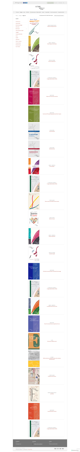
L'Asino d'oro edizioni (38, 444)
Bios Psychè (17, 28)
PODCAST (27, 12)
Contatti (43, 12)
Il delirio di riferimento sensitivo (52, 96)
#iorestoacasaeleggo (19, 25)
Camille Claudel (52, 253)
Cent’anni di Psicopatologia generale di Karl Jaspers (52, 113)
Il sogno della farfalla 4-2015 (52, 428)
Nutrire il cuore (52, 218)
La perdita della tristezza (52, 411)
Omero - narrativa (18, 41)
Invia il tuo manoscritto (53, 12)
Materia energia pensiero (51, 26)
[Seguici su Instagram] (25, 2)
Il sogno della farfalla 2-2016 (52, 183)
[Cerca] (63, 3)
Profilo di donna (18, 44)
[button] (56, 3)
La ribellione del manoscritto (52, 306)
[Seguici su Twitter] (26, 2)
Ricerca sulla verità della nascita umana (52, 201)
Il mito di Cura (18, 21)
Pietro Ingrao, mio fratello (52, 43)
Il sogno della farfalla (61, 12)
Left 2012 (52, 393)
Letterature (17, 39)
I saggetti (17, 32)
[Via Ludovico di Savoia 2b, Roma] (16, 3)
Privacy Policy (30, 449)
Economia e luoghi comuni (52, 341)
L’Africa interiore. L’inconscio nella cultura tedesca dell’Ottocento (52, 359)
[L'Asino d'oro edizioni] (40, 7)
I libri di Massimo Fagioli (19, 30)
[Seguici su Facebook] (23, 2)
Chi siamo (17, 12)
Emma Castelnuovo (51, 61)
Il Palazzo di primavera (52, 376)
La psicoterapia (52, 131)
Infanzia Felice (18, 23)
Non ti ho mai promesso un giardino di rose (52, 323)
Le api (17, 35)
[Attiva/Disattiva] (26, 28)
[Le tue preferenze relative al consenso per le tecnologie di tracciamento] (75, 450)
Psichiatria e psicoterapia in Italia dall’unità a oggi (52, 271)
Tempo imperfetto (52, 236)
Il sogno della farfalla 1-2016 (52, 288)
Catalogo (21, 12)
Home (17, 15)
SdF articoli (17, 26)
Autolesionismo (52, 148)
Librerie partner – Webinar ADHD (36, 12)
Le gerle (17, 37)
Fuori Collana (18, 46)
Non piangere (52, 166)
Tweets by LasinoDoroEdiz (53, 443)
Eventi (24, 12)
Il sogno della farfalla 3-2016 (52, 78)
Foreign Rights (47, 12)
